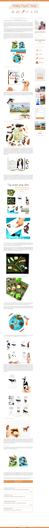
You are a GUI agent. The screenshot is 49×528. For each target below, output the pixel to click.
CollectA (16, 473)
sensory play (20, 481)
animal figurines (22, 35)
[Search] (44, 37)
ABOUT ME (10, 0)
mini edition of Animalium (15, 149)
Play (14, 0)
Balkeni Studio (31, 527)
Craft (17, 0)
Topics (39, 0)
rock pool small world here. (10, 308)
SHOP (35, 0)
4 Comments (5, 481)
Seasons (26, 0)
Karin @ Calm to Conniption (8, 488)
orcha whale (19, 119)
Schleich (7, 473)
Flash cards (5, 364)
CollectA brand (18, 472)
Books (22, 0)
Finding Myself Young (7, 508)
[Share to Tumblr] (31, 481)
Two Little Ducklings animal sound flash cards (19, 365)
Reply (31, 491)
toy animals (14, 438)
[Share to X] (30, 481)
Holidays (31, 0)
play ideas (16, 481)
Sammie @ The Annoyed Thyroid (9, 501)
